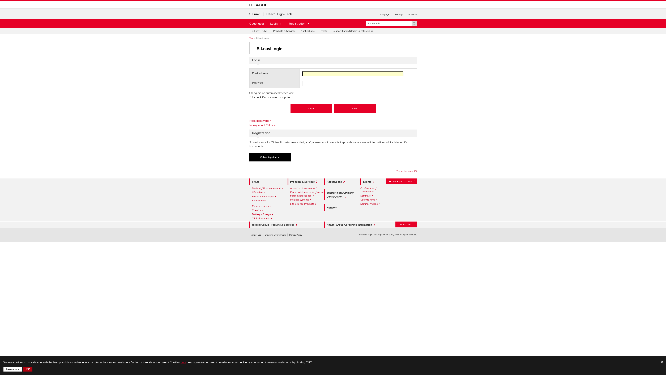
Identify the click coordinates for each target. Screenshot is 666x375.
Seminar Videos (369, 203)
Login (274, 23)
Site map (399, 14)
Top (251, 38)
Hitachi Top (405, 224)
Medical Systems (299, 199)
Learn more (12, 369)
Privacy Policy (295, 235)
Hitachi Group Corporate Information (349, 224)
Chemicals (257, 210)
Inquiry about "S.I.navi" (262, 125)
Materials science (261, 206)
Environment (259, 200)
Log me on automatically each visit (272, 93)
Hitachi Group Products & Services (273, 224)
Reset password (259, 120)
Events (323, 31)
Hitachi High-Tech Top (400, 181)
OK (28, 369)
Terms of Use (255, 235)
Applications (308, 31)
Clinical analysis (261, 218)
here (183, 362)
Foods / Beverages (263, 196)
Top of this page (404, 171)
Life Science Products (302, 203)
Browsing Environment (275, 235)
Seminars (365, 195)
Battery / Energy (261, 214)
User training (367, 199)
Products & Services (284, 31)
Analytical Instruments (302, 188)
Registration (297, 23)
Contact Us (412, 14)
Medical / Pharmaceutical (266, 188)
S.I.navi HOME (260, 31)
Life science (258, 192)
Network (332, 207)
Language (384, 14)
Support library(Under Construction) (353, 31)
